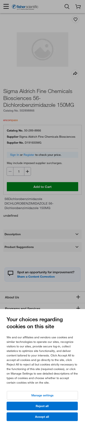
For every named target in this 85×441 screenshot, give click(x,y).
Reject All (42, 406)
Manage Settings (42, 395)
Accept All (42, 417)
